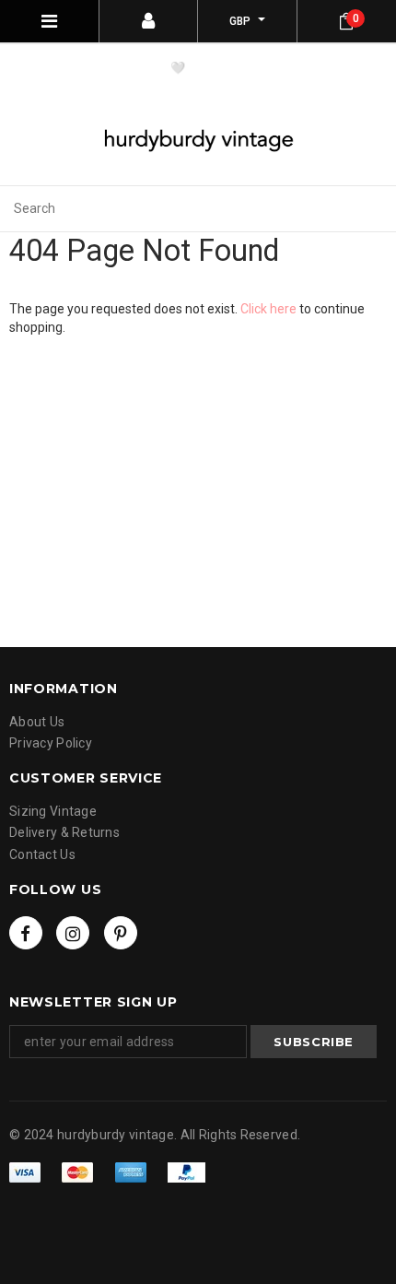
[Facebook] (25, 932)
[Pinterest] (120, 932)
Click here (269, 308)
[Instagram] (72, 932)
